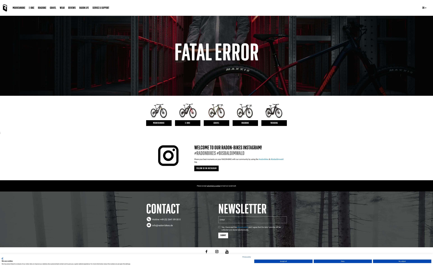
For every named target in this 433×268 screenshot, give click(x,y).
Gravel (53, 7)
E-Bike (31, 7)
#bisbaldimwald (277, 159)
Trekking (274, 123)
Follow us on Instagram (206, 168)
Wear (62, 7)
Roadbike (42, 7)
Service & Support (100, 7)
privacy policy (242, 227)
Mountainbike (19, 7)
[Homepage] (5, 7)
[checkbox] (219, 227)
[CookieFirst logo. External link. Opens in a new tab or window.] (2, 259)
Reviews (72, 7)
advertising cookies (213, 186)
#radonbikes (264, 159)
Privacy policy (246, 257)
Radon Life (84, 7)
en (423, 7)
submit (223, 235)
